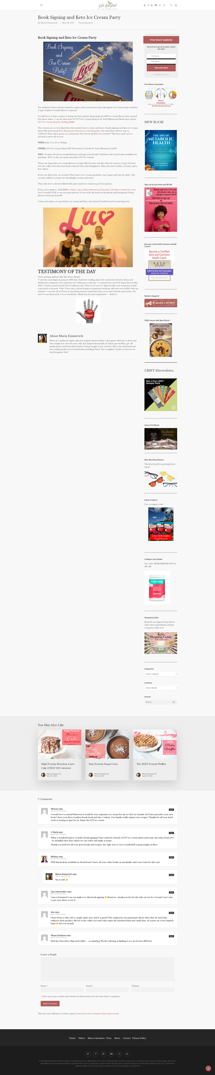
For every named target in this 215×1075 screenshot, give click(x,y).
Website (135, 986)
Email (89, 986)
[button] (41, 5)
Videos (81, 1038)
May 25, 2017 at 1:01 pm (58, 914)
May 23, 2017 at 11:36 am (58, 811)
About (117, 1038)
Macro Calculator (96, 1038)
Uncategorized (86, 23)
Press (108, 1038)
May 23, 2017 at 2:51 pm (58, 834)
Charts (72, 1038)
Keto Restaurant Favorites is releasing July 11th (81, 131)
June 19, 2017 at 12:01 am (58, 937)
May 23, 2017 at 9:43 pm (58, 859)
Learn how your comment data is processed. (97, 1013)
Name (44, 986)
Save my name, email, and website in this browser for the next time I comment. (81, 996)
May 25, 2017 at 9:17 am (62, 876)
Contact (127, 1038)
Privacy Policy (139, 1038)
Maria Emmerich (49, 23)
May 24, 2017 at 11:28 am (58, 894)
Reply (171, 809)
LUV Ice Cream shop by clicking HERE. (56, 122)
